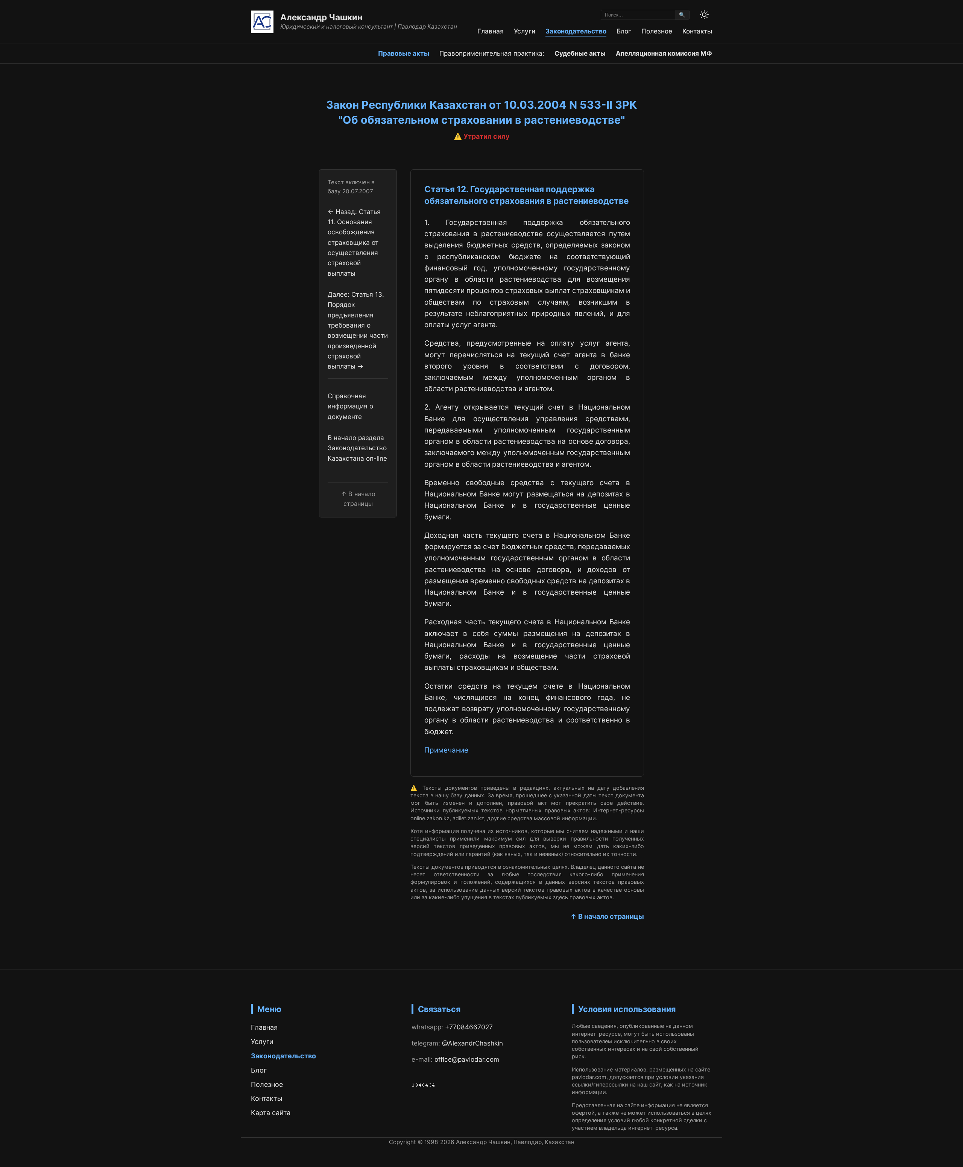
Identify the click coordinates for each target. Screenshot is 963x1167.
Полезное (656, 31)
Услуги (524, 31)
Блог (624, 31)
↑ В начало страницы (607, 916)
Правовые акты (403, 53)
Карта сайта (270, 1113)
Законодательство (575, 31)
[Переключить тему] (704, 15)
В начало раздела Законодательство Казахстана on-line (357, 448)
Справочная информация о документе (350, 406)
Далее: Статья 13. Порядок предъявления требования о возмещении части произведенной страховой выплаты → (358, 330)
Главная (490, 31)
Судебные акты (580, 53)
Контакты (697, 31)
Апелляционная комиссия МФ (664, 53)
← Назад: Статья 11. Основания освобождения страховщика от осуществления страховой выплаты (354, 242)
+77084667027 (469, 1027)
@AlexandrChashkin (472, 1043)
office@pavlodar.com (466, 1059)
